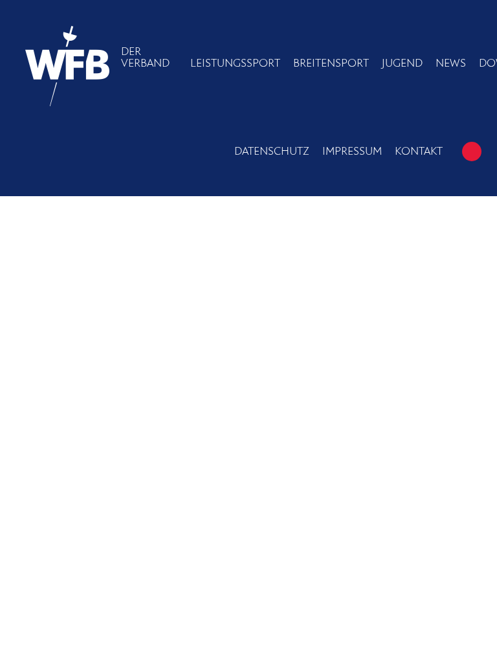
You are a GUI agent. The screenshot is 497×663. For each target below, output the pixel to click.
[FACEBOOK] (471, 151)
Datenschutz (271, 151)
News (451, 63)
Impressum (352, 151)
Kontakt (419, 151)
